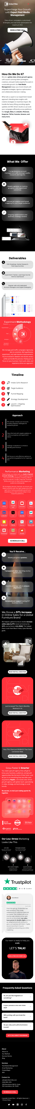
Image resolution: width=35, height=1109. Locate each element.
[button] (28, 4)
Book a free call (17, 30)
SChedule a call (10, 1092)
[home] (11, 4)
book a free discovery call (17, 956)
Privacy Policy (7, 1100)
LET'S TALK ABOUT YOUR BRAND (17, 1035)
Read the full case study (17, 672)
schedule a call (17, 541)
